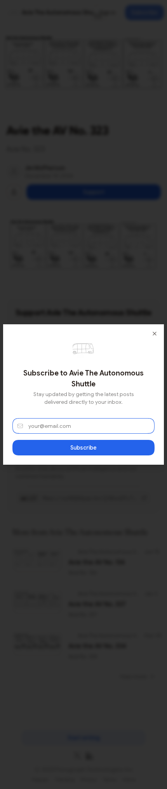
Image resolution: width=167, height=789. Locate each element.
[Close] (154, 333)
